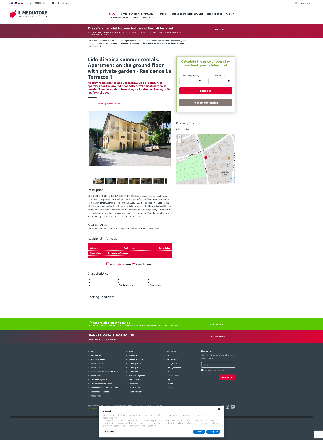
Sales (163, 14)
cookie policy (124, 418)
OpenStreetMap (226, 183)
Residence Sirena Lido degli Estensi (104, 388)
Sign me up (227, 377)
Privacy (169, 388)
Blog (136, 17)
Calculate (205, 90)
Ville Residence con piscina (101, 384)
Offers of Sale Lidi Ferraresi (187, 14)
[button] (205, 158)
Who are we (171, 351)
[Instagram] (233, 406)
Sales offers (133, 355)
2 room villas (134, 384)
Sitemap (170, 384)
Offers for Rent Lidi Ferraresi (137, 14)
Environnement (119, 17)
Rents (112, 14)
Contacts (148, 17)
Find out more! (217, 336)
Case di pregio (134, 388)
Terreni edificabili (135, 392)
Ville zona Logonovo (99, 380)
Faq (168, 372)
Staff (168, 355)
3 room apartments (98, 368)
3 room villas (96, 376)
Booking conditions (174, 368)
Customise (110, 431)
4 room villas (96, 396)
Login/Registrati (304, 3)
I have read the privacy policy (213, 370)
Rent (95, 41)
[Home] (28, 13)
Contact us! (218, 29)
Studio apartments (98, 359)
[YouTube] (227, 406)
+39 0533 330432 (38, 3)
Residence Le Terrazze (100, 392)
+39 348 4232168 (96, 408)
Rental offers (96, 355)
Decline (199, 431)
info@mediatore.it (61, 3)
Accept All (213, 431)
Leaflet (219, 183)
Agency (230, 14)
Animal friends (172, 359)
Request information (205, 102)
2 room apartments (98, 363)
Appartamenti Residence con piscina (105, 372)
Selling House (214, 14)
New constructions (136, 380)
